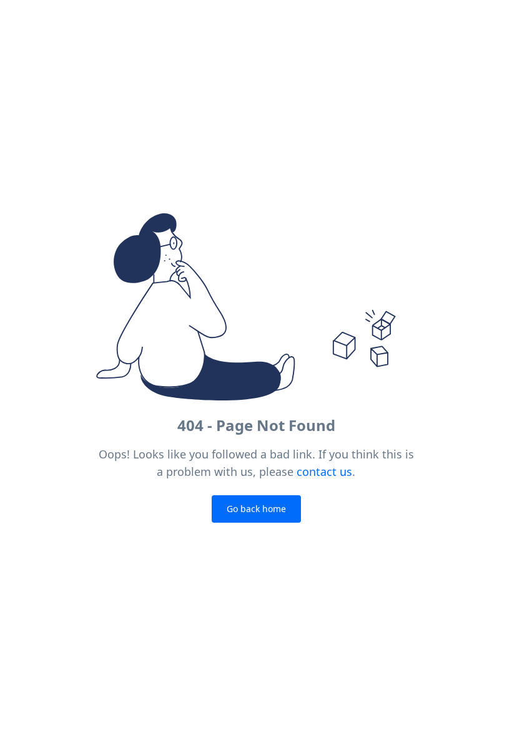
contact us (324, 471)
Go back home (256, 509)
